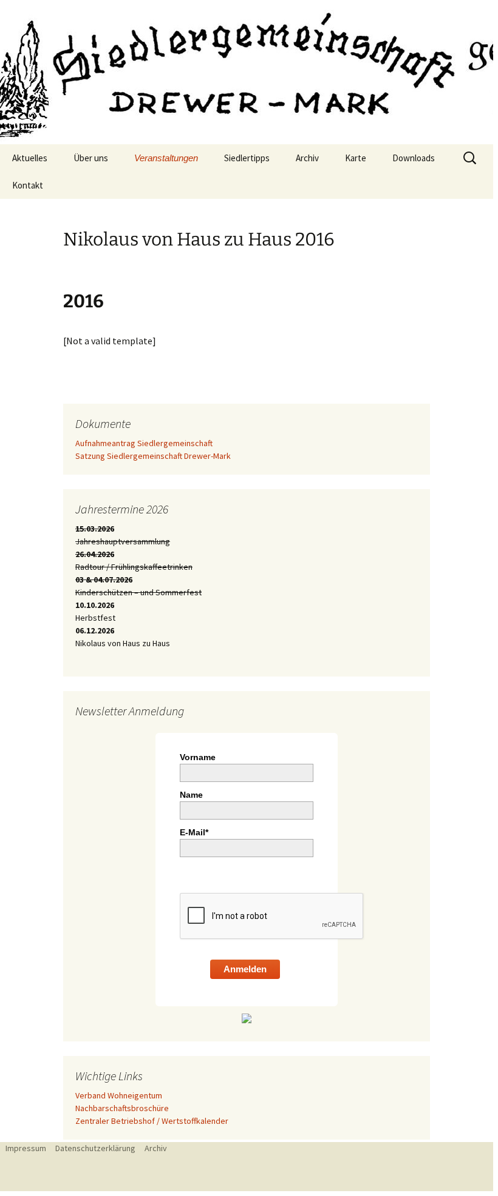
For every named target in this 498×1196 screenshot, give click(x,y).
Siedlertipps (247, 158)
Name (191, 795)
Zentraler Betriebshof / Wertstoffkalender (151, 1120)
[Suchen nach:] (470, 158)
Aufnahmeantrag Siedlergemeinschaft (144, 443)
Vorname (198, 757)
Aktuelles (29, 158)
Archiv (307, 158)
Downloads (413, 158)
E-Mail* (194, 832)
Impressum (25, 1148)
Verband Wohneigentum (118, 1095)
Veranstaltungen (166, 158)
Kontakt (27, 185)
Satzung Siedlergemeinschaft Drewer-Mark (153, 455)
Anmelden (245, 969)
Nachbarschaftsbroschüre (122, 1108)
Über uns (90, 158)
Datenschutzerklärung (95, 1148)
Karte (355, 158)
